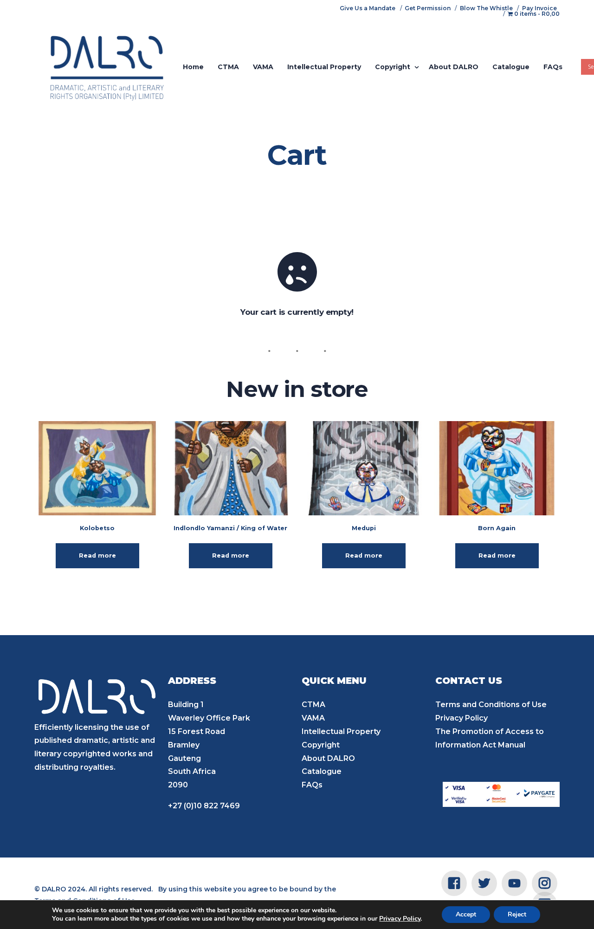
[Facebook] (454, 883)
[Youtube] (514, 883)
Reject (517, 914)
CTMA (313, 704)
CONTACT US (468, 680)
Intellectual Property (341, 731)
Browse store (297, 330)
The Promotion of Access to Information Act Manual (489, 738)
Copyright (321, 745)
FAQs (312, 784)
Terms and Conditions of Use (491, 704)
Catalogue (322, 771)
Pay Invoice (539, 8)
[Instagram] (544, 883)
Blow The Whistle (486, 8)
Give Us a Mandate (367, 8)
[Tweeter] (484, 883)
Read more (97, 555)
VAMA (313, 718)
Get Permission (428, 8)
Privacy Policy (461, 718)
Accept (466, 914)
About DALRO (328, 758)
